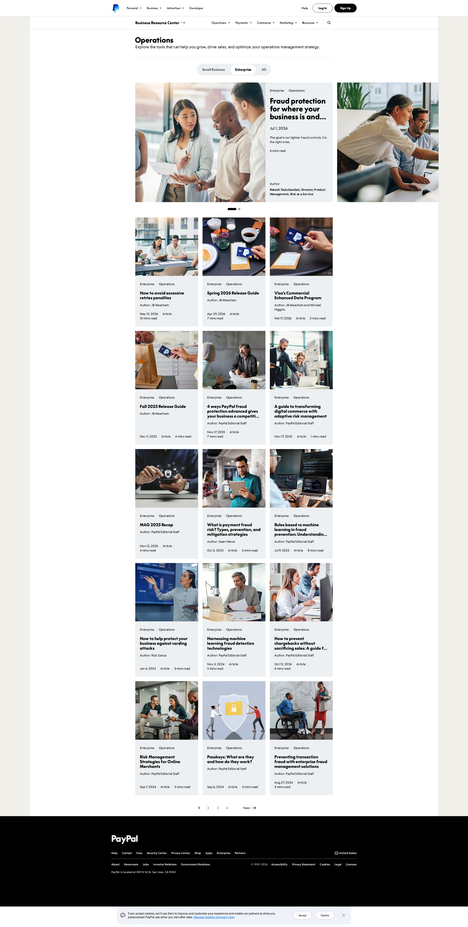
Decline (325, 915)
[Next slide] (333, 142)
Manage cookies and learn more (214, 917)
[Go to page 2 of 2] (239, 209)
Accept (302, 915)
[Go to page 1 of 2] (232, 209)
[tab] (213, 70)
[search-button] (329, 22)
